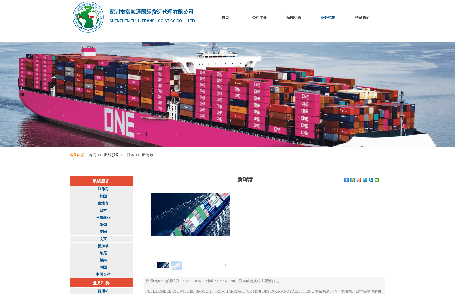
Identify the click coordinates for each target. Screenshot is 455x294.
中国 (103, 267)
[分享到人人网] (371, 180)
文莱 (103, 239)
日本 (130, 155)
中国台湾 (103, 274)
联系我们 (362, 17)
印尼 (103, 253)
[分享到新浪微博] (359, 180)
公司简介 (259, 17)
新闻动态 (293, 17)
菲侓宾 (103, 189)
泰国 (103, 232)
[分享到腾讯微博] (365, 180)
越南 (103, 260)
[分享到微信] (377, 180)
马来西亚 (103, 218)
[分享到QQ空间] (352, 180)
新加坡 (103, 246)
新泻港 (147, 155)
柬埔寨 (103, 203)
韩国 (103, 196)
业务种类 (101, 283)
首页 (225, 17)
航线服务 (111, 155)
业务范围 (328, 17)
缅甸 (103, 225)
